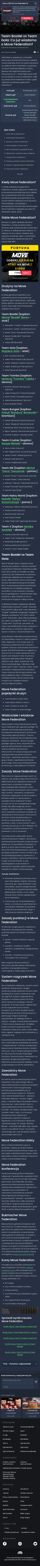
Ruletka (5, 1505)
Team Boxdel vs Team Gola (16, 146)
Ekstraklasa (24, 1439)
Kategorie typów (26, 1505)
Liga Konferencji (8, 1451)
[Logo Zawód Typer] (20, 1553)
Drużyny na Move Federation (17, 142)
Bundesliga (7, 1439)
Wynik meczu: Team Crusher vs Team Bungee (20, 1345)
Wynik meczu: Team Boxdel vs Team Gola (20, 1326)
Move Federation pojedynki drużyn (19, 149)
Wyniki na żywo (8, 1427)
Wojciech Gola (10, 351)
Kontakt (24, 1528)
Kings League (25, 1518)
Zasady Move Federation (15, 157)
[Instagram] (20, 1544)
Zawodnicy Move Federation (17, 169)
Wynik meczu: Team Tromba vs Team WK (20, 1338)
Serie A (5, 1443)
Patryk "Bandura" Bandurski (19, 412)
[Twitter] (35, 1544)
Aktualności (24, 1489)
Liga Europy (24, 1447)
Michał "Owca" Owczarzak (18, 469)
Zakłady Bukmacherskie (11, 1468)
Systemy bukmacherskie (25, 1463)
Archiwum (24, 1509)
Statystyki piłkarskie (27, 1427)
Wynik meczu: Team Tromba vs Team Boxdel (20, 1353)
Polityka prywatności (12, 1532)
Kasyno (5, 1501)
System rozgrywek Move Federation (20, 165)
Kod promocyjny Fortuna (23, 1254)
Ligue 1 (22, 1431)
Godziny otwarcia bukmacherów (9, 1463)
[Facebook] (5, 1544)
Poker (22, 1501)
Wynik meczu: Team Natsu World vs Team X (20, 1332)
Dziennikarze (24, 1497)
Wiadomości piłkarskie (28, 1451)
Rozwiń (20, 174)
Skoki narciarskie (8, 1509)
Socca (5, 1518)
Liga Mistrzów (7, 1447)
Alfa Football (7, 1513)
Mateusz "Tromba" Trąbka (18, 379)
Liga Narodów (25, 1443)
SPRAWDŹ (27, 18)
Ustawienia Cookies (28, 1532)
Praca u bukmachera (10, 1497)
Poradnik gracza (26, 1468)
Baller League (25, 1513)
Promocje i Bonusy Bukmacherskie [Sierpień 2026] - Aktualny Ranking (9, 1475)
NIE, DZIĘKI (13, 18)
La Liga (5, 1435)
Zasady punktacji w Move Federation (20, 161)
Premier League (8, 1431)
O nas (7, 1528)
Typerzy (6, 1493)
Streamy (6, 1489)
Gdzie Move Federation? (15, 138)
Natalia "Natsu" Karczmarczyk (11, 500)
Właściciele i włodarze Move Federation (21, 153)
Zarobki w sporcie (26, 1493)
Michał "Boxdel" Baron (15, 317)
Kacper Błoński (11, 443)
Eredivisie (23, 1435)
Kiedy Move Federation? (15, 134)
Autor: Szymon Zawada (8, 52)
